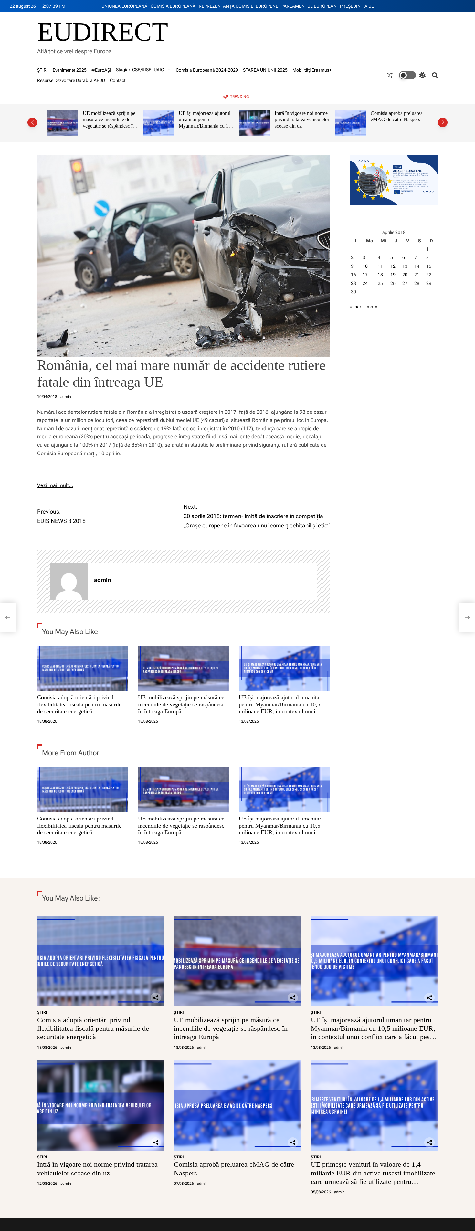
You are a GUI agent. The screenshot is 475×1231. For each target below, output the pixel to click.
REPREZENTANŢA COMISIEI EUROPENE (238, 6)
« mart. (357, 306)
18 (380, 274)
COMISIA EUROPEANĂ (173, 6)
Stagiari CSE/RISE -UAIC (140, 69)
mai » (372, 306)
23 (353, 283)
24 (365, 283)
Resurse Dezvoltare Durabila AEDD (71, 80)
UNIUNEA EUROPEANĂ (124, 6)
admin (65, 396)
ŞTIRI (42, 70)
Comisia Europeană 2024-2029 (207, 70)
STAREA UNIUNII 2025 (265, 70)
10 (365, 266)
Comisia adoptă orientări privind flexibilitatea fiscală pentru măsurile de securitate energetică (79, 704)
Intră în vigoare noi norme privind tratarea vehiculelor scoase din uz (206, 119)
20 (404, 274)
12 (393, 266)
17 (365, 274)
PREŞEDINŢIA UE (357, 6)
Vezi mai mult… (55, 485)
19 (393, 274)
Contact (117, 80)
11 (380, 266)
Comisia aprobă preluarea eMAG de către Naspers (301, 116)
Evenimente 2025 (70, 70)
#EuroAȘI (101, 70)
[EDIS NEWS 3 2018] (8, 617)
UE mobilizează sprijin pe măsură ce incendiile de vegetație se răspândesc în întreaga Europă (181, 704)
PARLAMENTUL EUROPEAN (309, 6)
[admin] (69, 581)
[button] (32, 122)
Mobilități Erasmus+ (312, 70)
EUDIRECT (102, 32)
